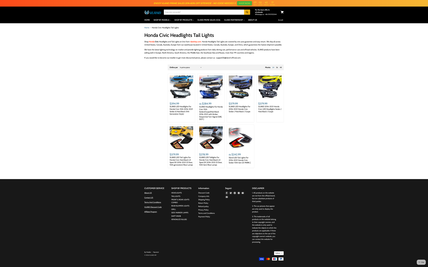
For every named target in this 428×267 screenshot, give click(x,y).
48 (281, 67)
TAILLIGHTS (175, 196)
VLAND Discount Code (153, 207)
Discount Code (203, 193)
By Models (147, 252)
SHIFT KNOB (176, 216)
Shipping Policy (204, 200)
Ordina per (174, 67)
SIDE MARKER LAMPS (179, 213)
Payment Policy (204, 217)
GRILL (173, 209)
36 (277, 67)
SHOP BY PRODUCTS (183, 20)
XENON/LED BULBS (179, 219)
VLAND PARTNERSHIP (233, 20)
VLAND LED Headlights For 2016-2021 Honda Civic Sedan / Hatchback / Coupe (239, 109)
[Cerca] (247, 12)
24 (273, 67)
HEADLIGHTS (176, 193)
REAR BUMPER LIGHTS (180, 206)
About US (148, 193)
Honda (152, 42)
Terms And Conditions (152, 202)
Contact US (148, 198)
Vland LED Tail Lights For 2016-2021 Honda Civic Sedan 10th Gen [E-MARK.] (240, 160)
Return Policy (203, 203)
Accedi (280, 20)
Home (146, 28)
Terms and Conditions (206, 213)
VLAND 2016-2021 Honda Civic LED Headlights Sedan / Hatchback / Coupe (269, 109)
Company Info (203, 196)
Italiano (277, 253)
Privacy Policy (203, 210)
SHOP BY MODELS (162, 20)
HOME (147, 20)
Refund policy (203, 206)
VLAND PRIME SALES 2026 (208, 20)
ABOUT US (252, 20)
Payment (156, 252)
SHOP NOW (244, 3)
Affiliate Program (150, 212)
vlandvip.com (195, 42)
